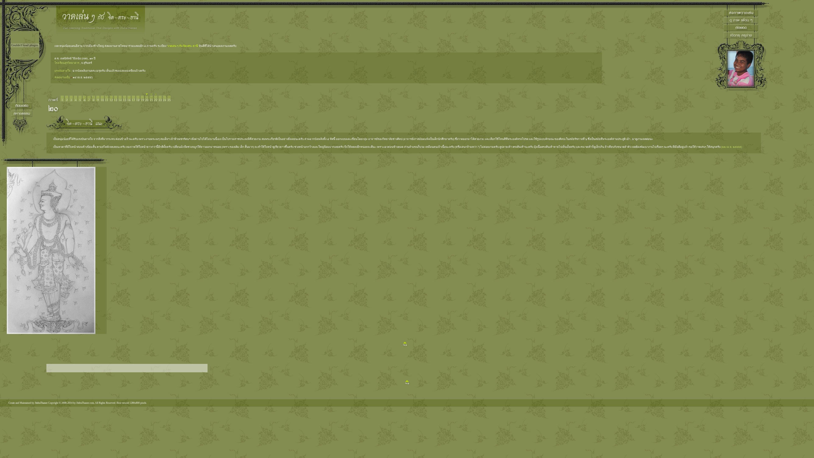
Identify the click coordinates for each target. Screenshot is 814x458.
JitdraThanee (41, 402)
